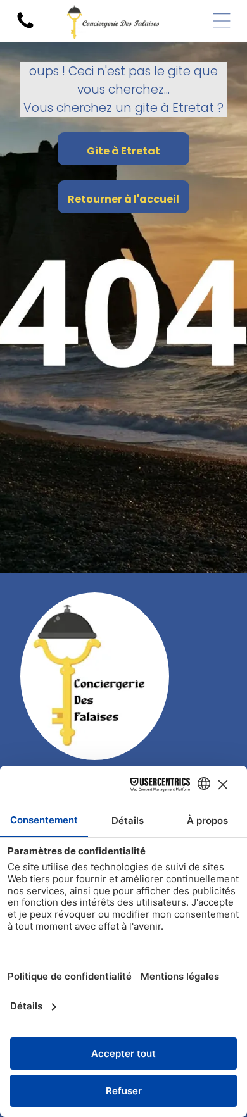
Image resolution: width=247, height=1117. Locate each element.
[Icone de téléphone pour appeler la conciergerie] (25, 27)
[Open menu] (221, 20)
